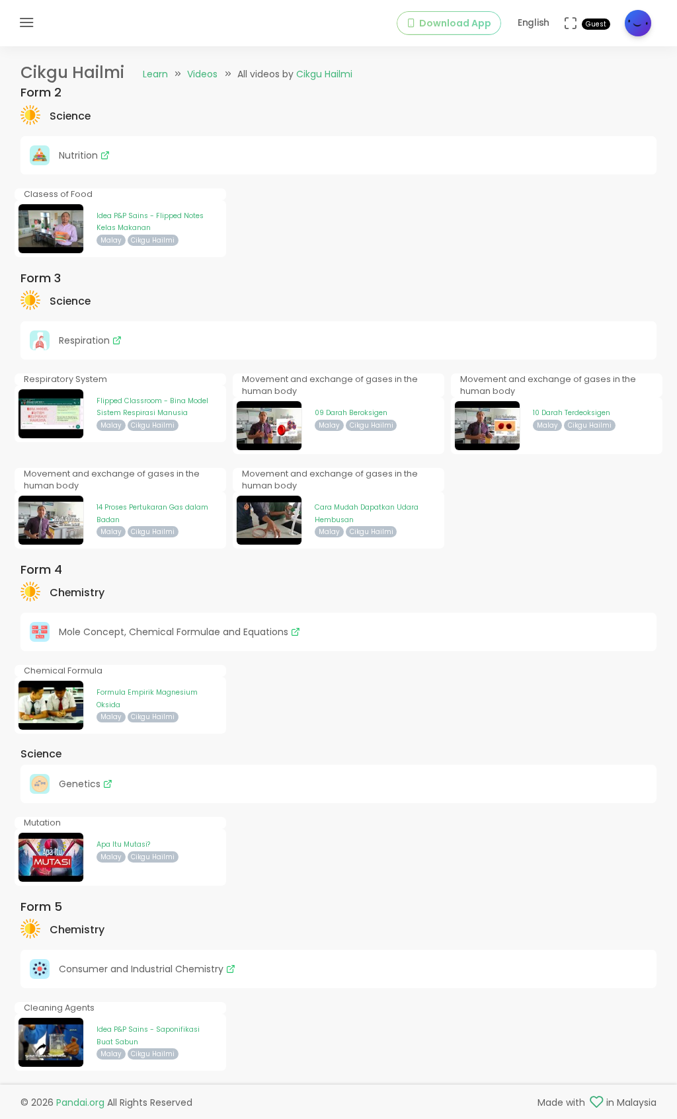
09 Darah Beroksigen (351, 413)
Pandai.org (80, 1102)
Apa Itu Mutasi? (123, 844)
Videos (202, 74)
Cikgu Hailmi (324, 74)
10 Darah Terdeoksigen (571, 413)
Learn (155, 74)
